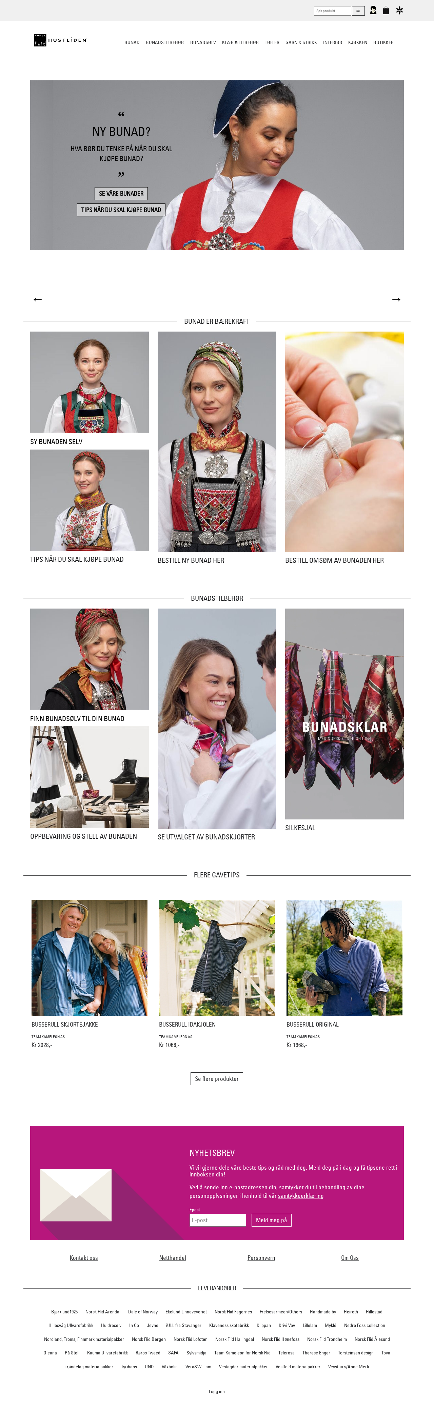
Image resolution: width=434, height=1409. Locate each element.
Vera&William (198, 1367)
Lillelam (310, 1325)
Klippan (264, 1325)
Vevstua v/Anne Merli (348, 1367)
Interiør (332, 42)
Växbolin (170, 1367)
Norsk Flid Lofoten (191, 1339)
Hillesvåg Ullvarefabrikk (70, 1325)
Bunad (132, 42)
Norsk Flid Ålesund (372, 1339)
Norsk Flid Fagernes (233, 1312)
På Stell (72, 1353)
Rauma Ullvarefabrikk (107, 1353)
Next (396, 298)
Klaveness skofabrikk (229, 1325)
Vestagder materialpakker (243, 1367)
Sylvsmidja (196, 1353)
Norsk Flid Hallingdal (234, 1339)
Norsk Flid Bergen (149, 1339)
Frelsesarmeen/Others (281, 1312)
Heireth (351, 1312)
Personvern (261, 1257)
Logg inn (217, 1391)
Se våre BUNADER (121, 193)
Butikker (383, 42)
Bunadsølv (203, 42)
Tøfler (272, 42)
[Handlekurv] (386, 13)
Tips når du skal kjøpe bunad (121, 209)
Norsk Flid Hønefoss (280, 1339)
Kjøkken (357, 42)
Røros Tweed (148, 1353)
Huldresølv (111, 1325)
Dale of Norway (143, 1312)
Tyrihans (129, 1367)
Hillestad (374, 1312)
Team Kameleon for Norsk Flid (242, 1353)
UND (149, 1367)
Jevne (152, 1325)
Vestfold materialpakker (298, 1367)
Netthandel (172, 1257)
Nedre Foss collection (364, 1325)
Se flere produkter (217, 1078)
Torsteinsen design (356, 1353)
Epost (195, 1209)
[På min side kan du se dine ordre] (373, 13)
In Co (134, 1325)
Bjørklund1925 (64, 1312)
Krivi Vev (287, 1325)
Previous (37, 298)
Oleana (50, 1353)
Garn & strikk (301, 42)
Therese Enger (316, 1353)
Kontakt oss (84, 1257)
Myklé (330, 1325)
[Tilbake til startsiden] (60, 40)
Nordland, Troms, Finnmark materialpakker (84, 1339)
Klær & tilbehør (240, 42)
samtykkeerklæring (301, 1195)
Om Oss (350, 1257)
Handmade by (323, 1312)
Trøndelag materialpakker (89, 1367)
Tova (385, 1353)
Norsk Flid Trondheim (327, 1339)
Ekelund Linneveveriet (186, 1312)
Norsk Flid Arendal (102, 1312)
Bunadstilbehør (165, 42)
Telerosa (286, 1353)
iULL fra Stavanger (183, 1325)
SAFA (173, 1353)
